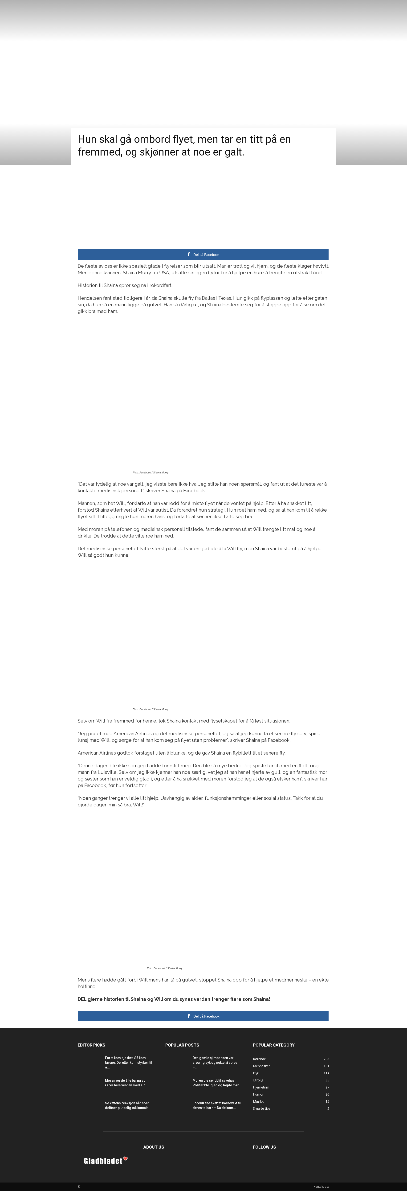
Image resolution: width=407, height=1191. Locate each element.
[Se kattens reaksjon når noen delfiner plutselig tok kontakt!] (89, 1109)
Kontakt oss (321, 1187)
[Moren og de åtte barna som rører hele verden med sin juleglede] (89, 1086)
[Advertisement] (203, 200)
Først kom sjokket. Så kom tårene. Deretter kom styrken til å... (128, 1062)
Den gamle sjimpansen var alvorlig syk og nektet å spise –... (215, 1062)
